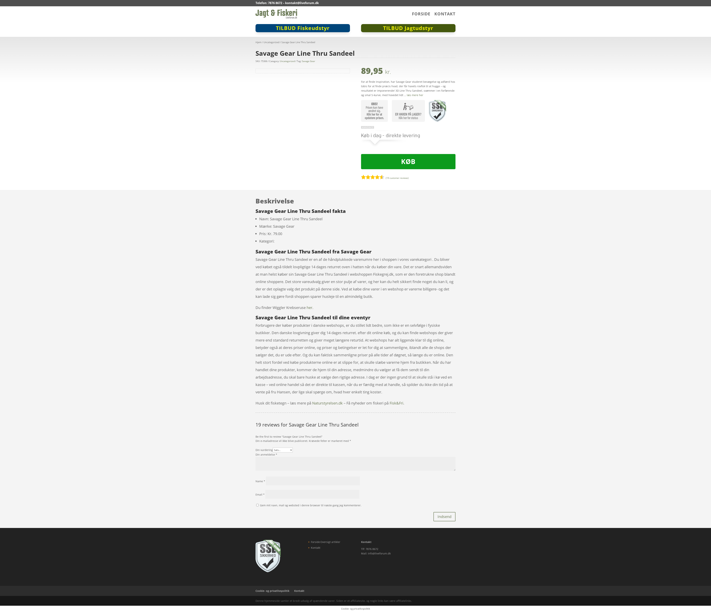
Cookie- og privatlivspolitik (272, 591)
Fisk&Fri (396, 403)
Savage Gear (308, 61)
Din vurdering (264, 450)
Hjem (258, 42)
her (309, 307)
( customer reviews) (397, 178)
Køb (408, 161)
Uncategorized (271, 42)
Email (260, 494)
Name (260, 481)
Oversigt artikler (330, 542)
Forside (421, 14)
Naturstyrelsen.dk (327, 403)
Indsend (444, 516)
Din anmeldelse (266, 454)
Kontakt (444, 14)
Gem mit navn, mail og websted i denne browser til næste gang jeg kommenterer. (310, 505)
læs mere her (415, 95)
